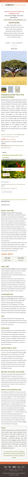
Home (8, 43)
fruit (10, 188)
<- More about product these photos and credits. (10, 136)
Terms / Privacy (14, 470)
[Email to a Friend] (8, 192)
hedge (13, 188)
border (5, 188)
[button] (2, 5)
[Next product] (12, 46)
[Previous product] (15, 46)
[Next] (24, 68)
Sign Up (4, 152)
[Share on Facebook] (2, 192)
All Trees (14, 184)
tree (16, 188)
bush (8, 188)
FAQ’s (15, 469)
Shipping (11, 469)
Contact (20, 469)
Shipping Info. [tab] (5, 205)
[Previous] (3, 68)
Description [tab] (5, 201)
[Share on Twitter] (5, 192)
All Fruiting (9, 184)
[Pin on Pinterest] (11, 192)
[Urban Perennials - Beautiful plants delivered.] (15, 5)
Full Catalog (17, 43)
